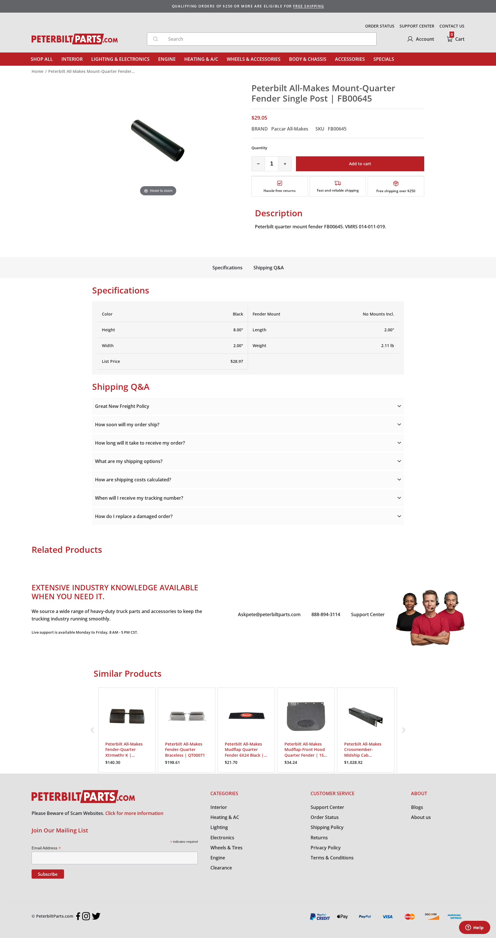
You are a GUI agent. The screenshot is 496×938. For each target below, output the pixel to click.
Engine (217, 858)
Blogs (417, 807)
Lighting (219, 827)
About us (421, 817)
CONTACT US (451, 26)
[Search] (155, 39)
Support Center (368, 614)
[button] (92, 730)
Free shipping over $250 (395, 190)
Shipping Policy (327, 827)
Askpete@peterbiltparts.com (269, 614)
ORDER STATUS (379, 26)
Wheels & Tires (226, 847)
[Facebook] (78, 916)
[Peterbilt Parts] (75, 39)
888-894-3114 (325, 614)
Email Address (46, 848)
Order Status (325, 817)
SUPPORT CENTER (417, 26)
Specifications (227, 267)
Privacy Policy (326, 847)
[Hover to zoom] (158, 139)
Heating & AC (224, 817)
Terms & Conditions (332, 858)
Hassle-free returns (280, 190)
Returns (319, 837)
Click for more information (134, 813)
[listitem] (127, 730)
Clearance (221, 868)
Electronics (222, 837)
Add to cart (360, 163)
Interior (218, 807)
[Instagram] (86, 916)
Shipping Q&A (268, 267)
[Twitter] (96, 916)
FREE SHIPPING (308, 6)
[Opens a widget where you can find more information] (474, 928)
